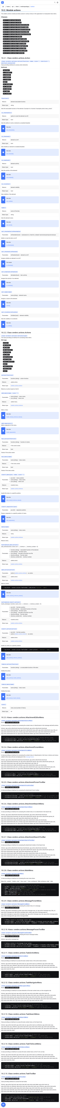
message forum (30, 757)
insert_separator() (10, 432)
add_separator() (10, 520)
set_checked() (9, 153)
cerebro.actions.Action (16, 385)
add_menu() (9, 500)
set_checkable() (10, 130)
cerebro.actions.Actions (17, 405)
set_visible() (9, 201)
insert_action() (10, 595)
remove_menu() (18, 417)
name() (8, 305)
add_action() (9, 657)
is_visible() (9, 325)
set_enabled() (9, 177)
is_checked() (9, 265)
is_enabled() (9, 285)
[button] (57, 2)
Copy (57, 587)
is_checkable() (10, 245)
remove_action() (18, 595)
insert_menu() (9, 417)
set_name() (9, 225)
